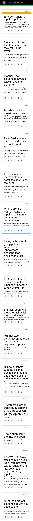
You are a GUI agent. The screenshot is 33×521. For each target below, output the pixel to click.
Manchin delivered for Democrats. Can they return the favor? (15, 46)
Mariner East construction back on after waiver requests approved (16, 340)
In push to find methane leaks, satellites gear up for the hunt (16, 178)
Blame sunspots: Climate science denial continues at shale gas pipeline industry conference (16, 372)
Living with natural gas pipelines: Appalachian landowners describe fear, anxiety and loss (15, 248)
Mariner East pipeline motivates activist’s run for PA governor (15, 80)
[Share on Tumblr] (15, 30)
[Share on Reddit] (21, 30)
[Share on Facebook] (5, 30)
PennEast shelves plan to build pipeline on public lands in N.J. (16, 143)
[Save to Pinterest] (18, 30)
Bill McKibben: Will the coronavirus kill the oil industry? (15, 312)
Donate (16, 13)
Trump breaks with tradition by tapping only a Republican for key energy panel (16, 409)
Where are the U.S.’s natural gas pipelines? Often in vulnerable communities (15, 214)
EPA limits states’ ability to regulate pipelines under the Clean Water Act (15, 283)
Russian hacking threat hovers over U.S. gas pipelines (15, 113)
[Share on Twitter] (8, 30)
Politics (26, 37)
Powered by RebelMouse (28, 4)
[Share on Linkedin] (12, 30)
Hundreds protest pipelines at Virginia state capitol (16, 503)
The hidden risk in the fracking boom (15, 435)
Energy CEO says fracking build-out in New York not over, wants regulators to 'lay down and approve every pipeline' (16, 465)
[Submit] (30, 18)
